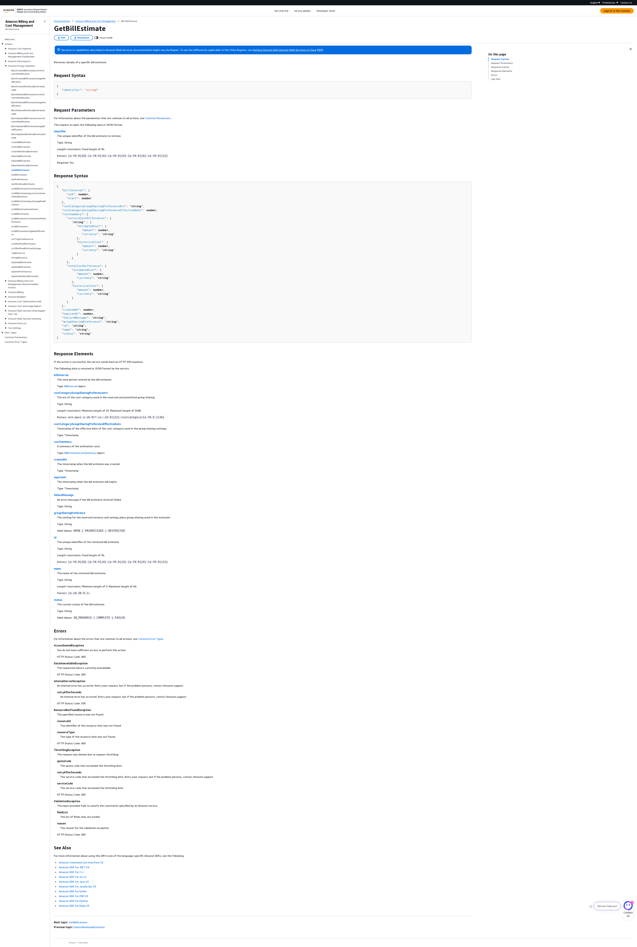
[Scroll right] (338, 10)
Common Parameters (158, 118)
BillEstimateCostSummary (80, 453)
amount (88, 230)
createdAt (70, 309)
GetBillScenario (78, 922)
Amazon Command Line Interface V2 (81, 862)
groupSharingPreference (81, 321)
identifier (71, 90)
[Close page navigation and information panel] (630, 49)
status (68, 333)
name (66, 329)
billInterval (73, 190)
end (70, 194)
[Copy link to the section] (51, 75)
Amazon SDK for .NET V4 (74, 867)
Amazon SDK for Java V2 (74, 881)
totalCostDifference (84, 266)
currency (90, 234)
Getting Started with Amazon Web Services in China (284, 50)
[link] (129, 21)
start (72, 198)
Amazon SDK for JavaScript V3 (77, 886)
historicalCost (90, 242)
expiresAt (70, 313)
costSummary (72, 214)
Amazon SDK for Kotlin (73, 891)
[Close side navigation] (44, 21)
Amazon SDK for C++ (71, 872)
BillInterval (70, 386)
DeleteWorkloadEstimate (89, 927)
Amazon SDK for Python (73, 901)
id (65, 325)
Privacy (72, 942)
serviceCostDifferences (86, 218)
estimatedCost (89, 226)
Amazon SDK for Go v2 (72, 876)
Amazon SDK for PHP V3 (73, 896)
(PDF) (320, 50)
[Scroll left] (272, 10)
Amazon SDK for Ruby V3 (74, 905)
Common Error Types (150, 638)
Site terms (83, 942)
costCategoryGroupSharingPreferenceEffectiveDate (102, 210)
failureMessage (75, 317)
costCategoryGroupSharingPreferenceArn (94, 206)
